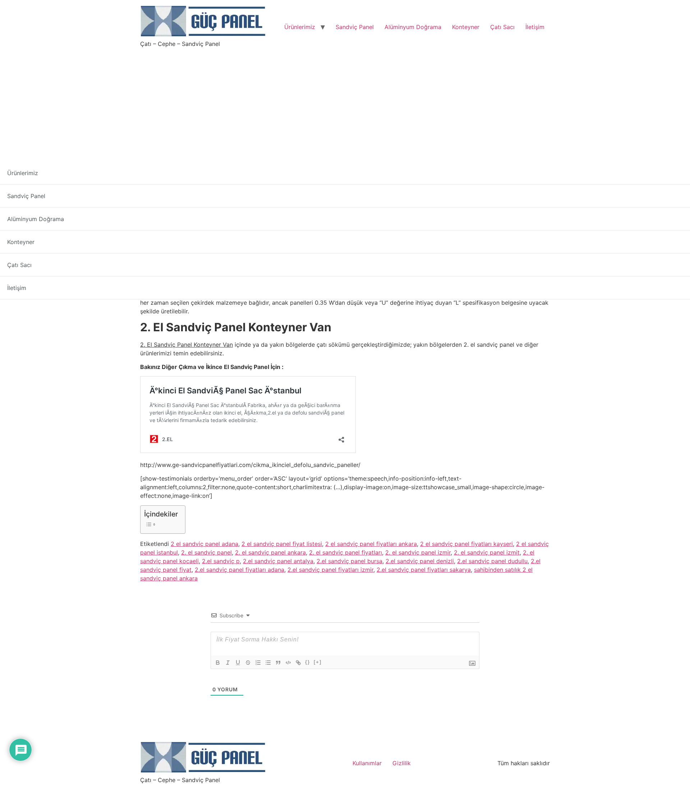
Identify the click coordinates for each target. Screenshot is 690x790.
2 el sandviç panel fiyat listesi (282, 543)
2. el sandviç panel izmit (487, 552)
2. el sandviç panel (206, 552)
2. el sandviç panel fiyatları (345, 552)
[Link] (298, 662)
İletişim (534, 27)
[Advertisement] (345, 102)
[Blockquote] (278, 662)
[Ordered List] (258, 662)
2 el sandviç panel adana (204, 543)
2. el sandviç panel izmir (418, 552)
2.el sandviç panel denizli (420, 561)
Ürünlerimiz (299, 27)
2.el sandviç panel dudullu (492, 561)
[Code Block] (288, 662)
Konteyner (465, 27)
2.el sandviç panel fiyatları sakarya (424, 569)
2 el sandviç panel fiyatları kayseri (466, 543)
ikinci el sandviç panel (214, 259)
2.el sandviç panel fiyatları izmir (330, 569)
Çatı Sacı (502, 27)
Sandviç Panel (355, 27)
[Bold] (218, 662)
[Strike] (248, 662)
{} (307, 662)
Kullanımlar (367, 763)
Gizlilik (401, 763)
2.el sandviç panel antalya (278, 561)
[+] (318, 662)
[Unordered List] (268, 662)
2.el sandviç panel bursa (349, 561)
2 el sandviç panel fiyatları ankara (371, 543)
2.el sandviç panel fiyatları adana (239, 569)
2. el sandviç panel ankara (270, 552)
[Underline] (238, 662)
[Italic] (228, 662)
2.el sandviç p (221, 561)
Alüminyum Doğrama (413, 27)
